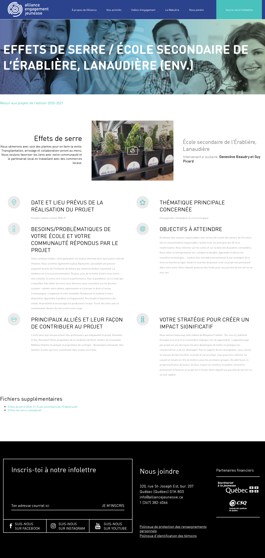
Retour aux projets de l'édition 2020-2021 (31, 103)
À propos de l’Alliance (84, 9)
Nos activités (113, 9)
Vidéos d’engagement (143, 9)
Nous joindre (196, 9)
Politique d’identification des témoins (168, 536)
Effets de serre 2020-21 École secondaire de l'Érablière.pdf (42, 406)
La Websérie (172, 9)
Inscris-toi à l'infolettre (239, 9)
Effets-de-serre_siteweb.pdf (24, 410)
